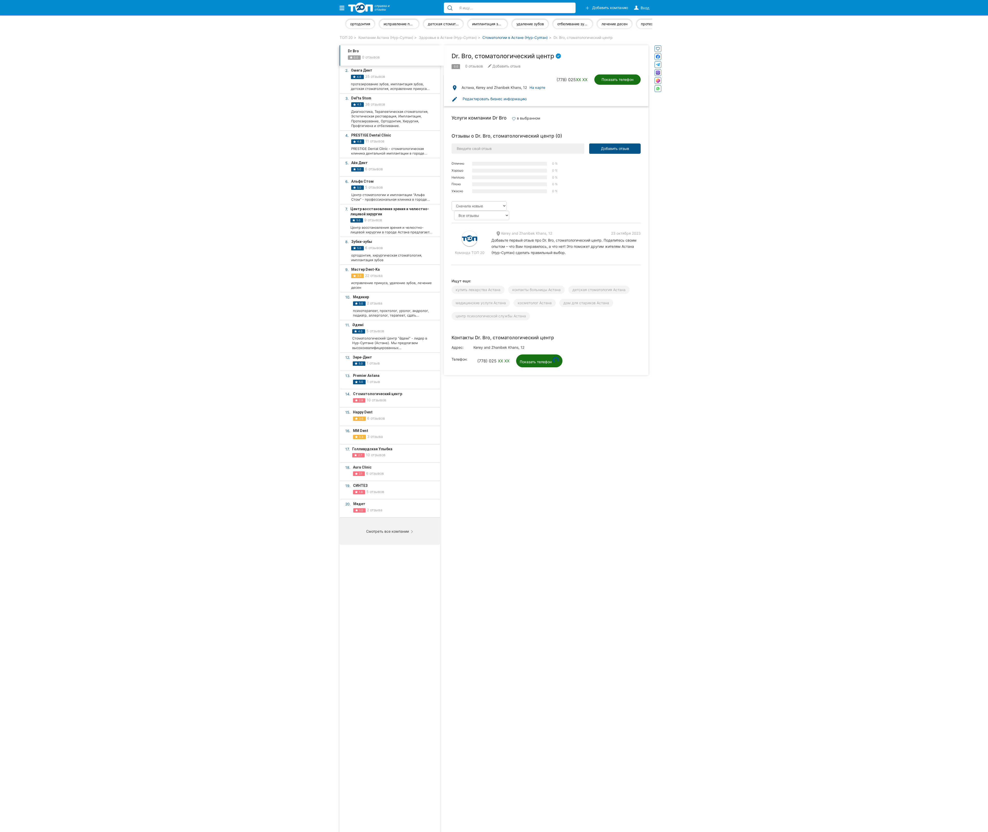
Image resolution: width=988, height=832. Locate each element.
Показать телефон (617, 79)
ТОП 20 (346, 37)
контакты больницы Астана (536, 289)
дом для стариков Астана (586, 303)
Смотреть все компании (388, 531)
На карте (537, 87)
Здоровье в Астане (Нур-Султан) (448, 37)
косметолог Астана (535, 303)
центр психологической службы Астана (491, 316)
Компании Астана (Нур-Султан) (385, 37)
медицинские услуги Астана (481, 303)
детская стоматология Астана (598, 289)
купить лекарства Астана (478, 289)
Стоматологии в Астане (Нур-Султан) (515, 37)
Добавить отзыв (615, 148)
